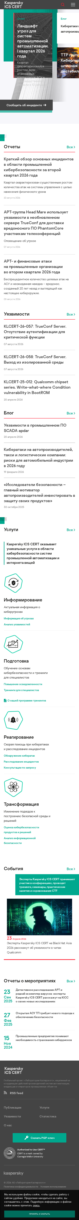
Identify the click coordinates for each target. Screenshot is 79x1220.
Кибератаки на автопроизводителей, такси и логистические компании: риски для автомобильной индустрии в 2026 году (38, 457)
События (13, 868)
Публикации (12, 1107)
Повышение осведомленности (23, 684)
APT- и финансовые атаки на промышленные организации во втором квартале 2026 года (33, 266)
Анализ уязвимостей (17, 624)
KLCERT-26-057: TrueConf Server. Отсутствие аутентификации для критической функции (35, 331)
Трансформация (21, 804)
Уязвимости (17, 314)
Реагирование (19, 737)
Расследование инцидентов (21, 761)
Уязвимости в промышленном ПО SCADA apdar (35, 428)
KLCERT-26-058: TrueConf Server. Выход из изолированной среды (35, 359)
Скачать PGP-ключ (42, 1137)
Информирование (23, 599)
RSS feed (15, 1093)
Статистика (48, 1116)
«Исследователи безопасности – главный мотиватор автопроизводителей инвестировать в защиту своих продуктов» (39, 492)
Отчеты (12, 146)
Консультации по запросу (20, 767)
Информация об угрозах (19, 618)
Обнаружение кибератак (19, 755)
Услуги (11, 529)
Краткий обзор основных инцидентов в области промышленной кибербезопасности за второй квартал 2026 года (39, 167)
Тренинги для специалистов (21, 690)
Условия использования (53, 1186)
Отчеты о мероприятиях (30, 980)
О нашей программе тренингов (26, 700)
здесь (36, 1205)
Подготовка (16, 660)
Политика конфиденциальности (21, 1186)
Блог (9, 412)
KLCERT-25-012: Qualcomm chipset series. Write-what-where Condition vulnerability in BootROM (37, 387)
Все (70, 147)
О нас (8, 1125)
